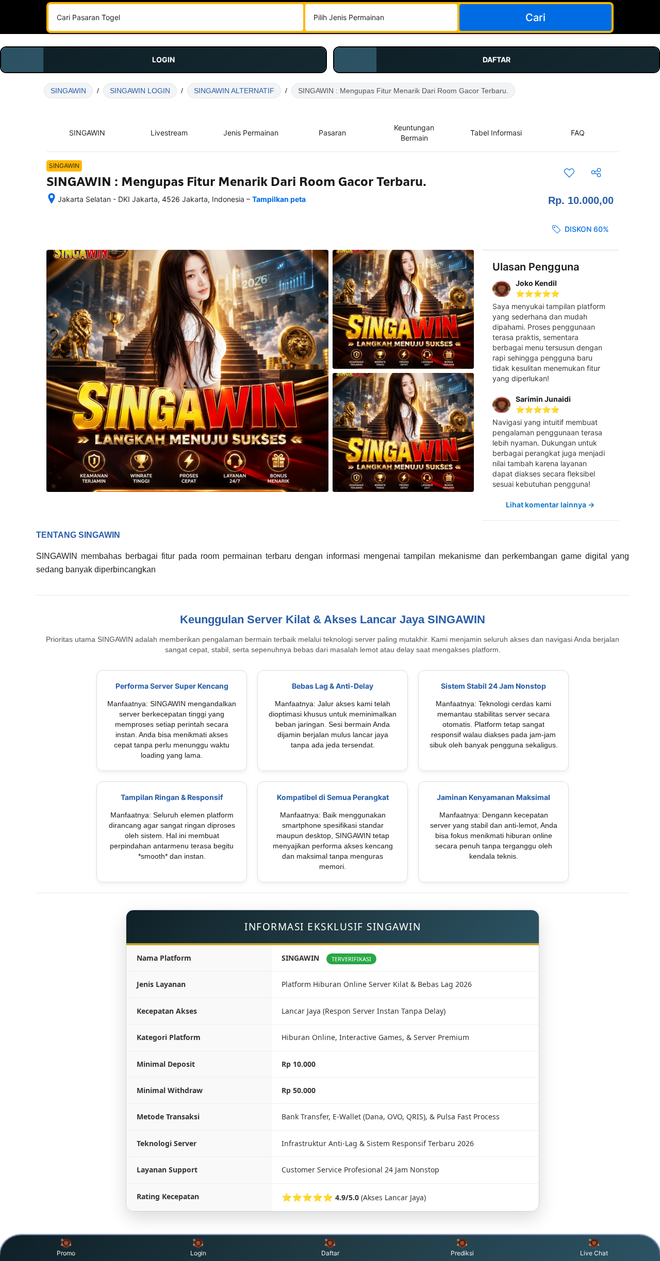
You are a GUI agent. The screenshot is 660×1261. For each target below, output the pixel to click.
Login (198, 1253)
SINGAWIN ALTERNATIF (234, 91)
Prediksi (462, 1253)
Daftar (330, 1253)
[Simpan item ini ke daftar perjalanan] (569, 172)
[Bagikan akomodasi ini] (596, 172)
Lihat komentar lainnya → (550, 504)
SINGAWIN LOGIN (140, 91)
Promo (66, 1253)
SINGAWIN (68, 91)
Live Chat (594, 1253)
